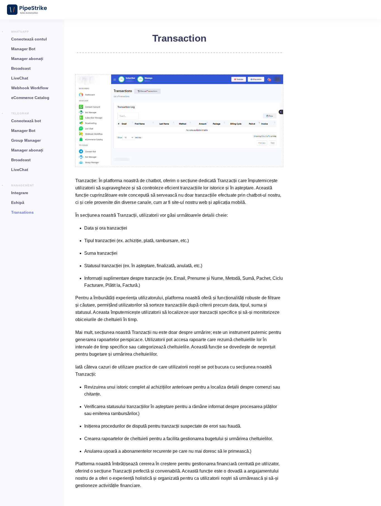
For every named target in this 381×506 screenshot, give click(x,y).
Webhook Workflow (29, 88)
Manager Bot (23, 49)
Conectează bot (26, 121)
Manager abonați (27, 58)
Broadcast (21, 68)
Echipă (17, 202)
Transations (22, 212)
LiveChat (19, 78)
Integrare (19, 193)
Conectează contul (29, 39)
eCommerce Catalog (30, 97)
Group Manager (26, 140)
